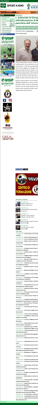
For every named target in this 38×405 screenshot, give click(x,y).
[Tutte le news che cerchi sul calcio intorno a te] (12, 5)
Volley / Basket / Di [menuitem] (6, 30)
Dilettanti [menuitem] (4, 24)
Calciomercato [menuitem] (6, 17)
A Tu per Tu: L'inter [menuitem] (6, 26)
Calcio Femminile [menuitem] (6, 32)
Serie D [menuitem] (4, 22)
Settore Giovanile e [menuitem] (7, 28)
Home (2, 15)
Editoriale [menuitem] (4, 19)
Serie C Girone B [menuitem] (6, 21)
